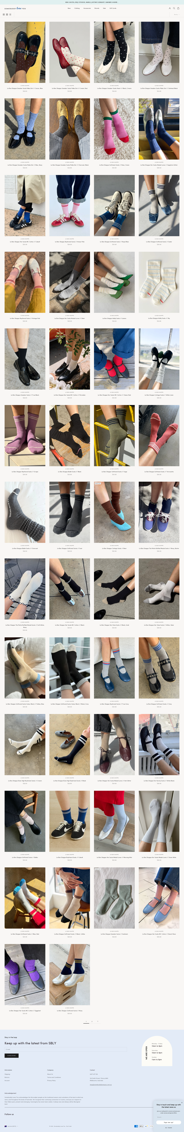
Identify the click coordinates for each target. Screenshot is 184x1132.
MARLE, (88, 2)
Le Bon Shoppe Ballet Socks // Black (69, 472)
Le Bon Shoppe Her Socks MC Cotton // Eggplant (25, 1011)
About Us (50, 1074)
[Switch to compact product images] (10, 14)
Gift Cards (113, 8)
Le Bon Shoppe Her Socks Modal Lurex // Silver (70, 318)
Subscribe (11, 1055)
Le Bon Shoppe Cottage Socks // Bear (114, 548)
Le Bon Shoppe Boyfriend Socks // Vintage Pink (25, 318)
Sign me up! (168, 1122)
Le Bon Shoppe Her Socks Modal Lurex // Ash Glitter (114, 781)
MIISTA (71, 2)
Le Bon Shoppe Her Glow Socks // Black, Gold (114, 625)
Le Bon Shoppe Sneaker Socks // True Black (25, 395)
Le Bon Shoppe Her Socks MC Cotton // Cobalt (25, 242)
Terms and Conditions (54, 1077)
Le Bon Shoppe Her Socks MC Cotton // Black (69, 625)
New (69, 8)
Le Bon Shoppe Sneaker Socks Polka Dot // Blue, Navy (25, 165)
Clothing (77, 8)
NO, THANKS (168, 1127)
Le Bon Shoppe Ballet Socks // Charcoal (25, 548)
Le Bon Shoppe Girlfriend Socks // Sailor (159, 242)
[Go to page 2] (98, 1021)
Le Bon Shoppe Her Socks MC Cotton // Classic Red (114, 395)
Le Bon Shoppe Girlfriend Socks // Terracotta (159, 472)
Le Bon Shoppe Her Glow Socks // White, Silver (159, 625)
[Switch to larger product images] (4, 14)
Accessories (87, 8)
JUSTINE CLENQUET (98, 2)
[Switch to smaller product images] (7, 14)
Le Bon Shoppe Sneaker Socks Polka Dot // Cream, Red (69, 88)
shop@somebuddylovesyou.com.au (101, 1085)
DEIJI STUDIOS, (80, 2)
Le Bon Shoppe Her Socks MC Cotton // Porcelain (69, 395)
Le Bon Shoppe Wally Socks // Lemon (114, 318)
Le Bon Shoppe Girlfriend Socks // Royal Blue (114, 242)
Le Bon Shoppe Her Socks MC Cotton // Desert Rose (159, 934)
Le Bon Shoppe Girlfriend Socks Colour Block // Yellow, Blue (25, 704)
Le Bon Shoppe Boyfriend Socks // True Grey (114, 704)
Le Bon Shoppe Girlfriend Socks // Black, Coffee (69, 934)
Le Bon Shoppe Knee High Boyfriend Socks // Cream (25, 781)
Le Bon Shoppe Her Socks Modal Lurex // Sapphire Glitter (159, 165)
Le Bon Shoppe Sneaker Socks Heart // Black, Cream (114, 88)
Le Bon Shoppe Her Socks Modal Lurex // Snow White (159, 857)
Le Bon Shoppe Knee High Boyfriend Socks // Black (69, 781)
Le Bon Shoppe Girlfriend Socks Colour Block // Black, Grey (70, 704)
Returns (7, 1077)
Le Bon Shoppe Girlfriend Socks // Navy (69, 1011)
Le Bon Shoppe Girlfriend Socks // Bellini (25, 857)
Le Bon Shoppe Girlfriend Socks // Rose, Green (114, 165)
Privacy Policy (51, 1080)
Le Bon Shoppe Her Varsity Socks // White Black (159, 781)
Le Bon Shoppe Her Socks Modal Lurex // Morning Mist (114, 857)
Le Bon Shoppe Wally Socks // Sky (159, 318)
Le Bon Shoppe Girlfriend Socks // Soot (69, 548)
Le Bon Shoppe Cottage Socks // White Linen (159, 395)
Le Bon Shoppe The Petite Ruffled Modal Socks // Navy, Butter (159, 548)
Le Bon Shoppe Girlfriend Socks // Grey (159, 704)
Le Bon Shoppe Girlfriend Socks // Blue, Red (25, 934)
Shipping (7, 1074)
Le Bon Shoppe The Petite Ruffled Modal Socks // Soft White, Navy (25, 626)
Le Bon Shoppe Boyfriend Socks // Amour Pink (69, 242)
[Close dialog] (182, 1102)
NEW (67, 2)
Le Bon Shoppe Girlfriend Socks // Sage (114, 472)
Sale (104, 8)
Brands (97, 8)
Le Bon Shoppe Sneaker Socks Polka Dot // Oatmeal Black (159, 88)
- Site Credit (69, 1126)
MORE (115, 2)
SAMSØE (108, 2)
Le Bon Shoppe (25, 85)
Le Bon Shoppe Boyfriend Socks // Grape (25, 472)
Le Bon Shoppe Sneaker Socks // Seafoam (114, 934)
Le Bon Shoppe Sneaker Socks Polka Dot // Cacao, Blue (25, 88)
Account (7, 1080)
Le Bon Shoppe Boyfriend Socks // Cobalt (69, 857)
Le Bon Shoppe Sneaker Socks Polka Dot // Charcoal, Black (70, 165)
